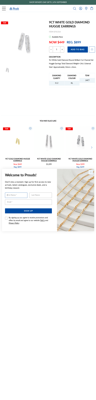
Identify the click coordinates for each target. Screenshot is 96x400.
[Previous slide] (4, 147)
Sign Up (28, 211)
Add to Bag (77, 50)
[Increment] (62, 49)
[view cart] (91, 8)
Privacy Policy (14, 223)
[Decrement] (51, 49)
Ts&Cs (42, 220)
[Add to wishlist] (92, 49)
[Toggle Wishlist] (30, 128)
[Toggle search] (75, 8)
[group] (48, 2)
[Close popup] (90, 172)
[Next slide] (92, 147)
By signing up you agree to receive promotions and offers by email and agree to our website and (28, 220)
